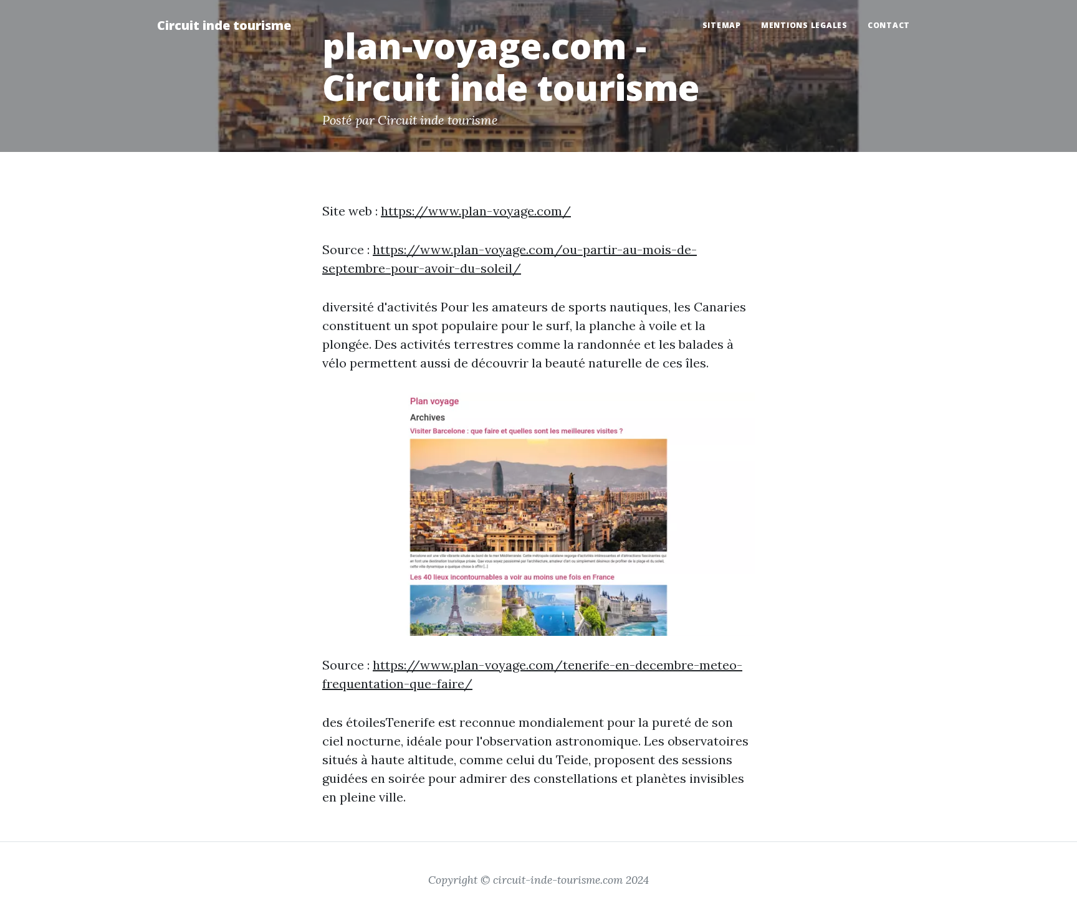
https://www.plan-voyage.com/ (476, 211)
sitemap (721, 25)
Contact (889, 25)
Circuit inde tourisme (224, 25)
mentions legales (804, 25)
